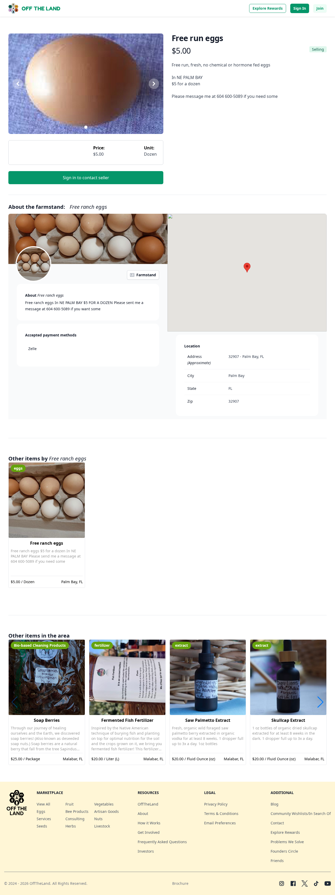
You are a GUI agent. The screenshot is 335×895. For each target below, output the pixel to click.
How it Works (149, 822)
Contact (277, 822)
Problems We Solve (287, 841)
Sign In (299, 8)
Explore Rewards (268, 8)
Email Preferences (220, 822)
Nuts (98, 818)
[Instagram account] (281, 883)
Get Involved (149, 832)
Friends (277, 860)
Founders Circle (284, 851)
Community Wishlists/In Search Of (301, 813)
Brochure (180, 883)
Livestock (102, 826)
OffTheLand (148, 804)
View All (43, 804)
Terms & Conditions (221, 813)
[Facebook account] (293, 883)
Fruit (69, 804)
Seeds (42, 826)
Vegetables (104, 804)
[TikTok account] (316, 883)
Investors (146, 851)
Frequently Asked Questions (162, 841)
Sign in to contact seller (86, 178)
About (143, 813)
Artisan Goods (106, 811)
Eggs (41, 811)
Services (44, 818)
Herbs (70, 826)
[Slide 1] (85, 127)
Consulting (75, 818)
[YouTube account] (328, 883)
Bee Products (76, 811)
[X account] (305, 883)
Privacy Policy (215, 804)
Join (319, 8)
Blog (274, 804)
